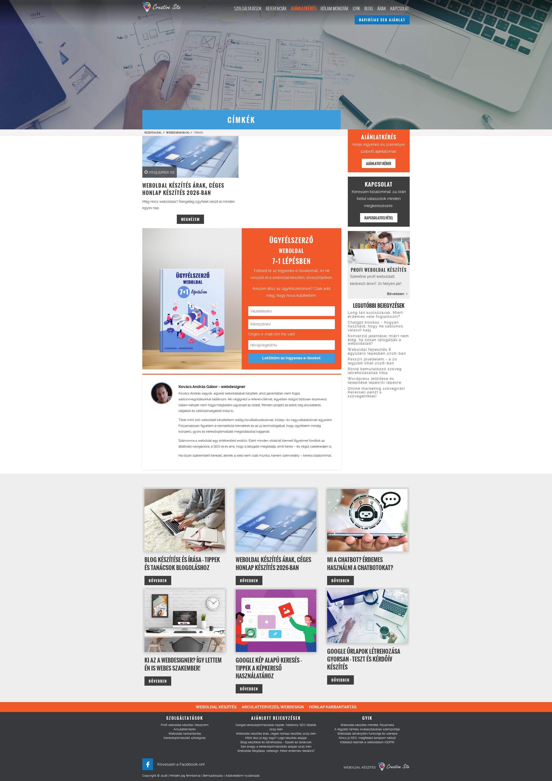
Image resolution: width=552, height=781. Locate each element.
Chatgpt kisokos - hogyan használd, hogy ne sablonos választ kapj (375, 326)
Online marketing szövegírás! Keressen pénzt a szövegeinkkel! (376, 392)
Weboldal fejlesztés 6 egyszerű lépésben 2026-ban (377, 351)
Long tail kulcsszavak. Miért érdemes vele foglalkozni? (375, 315)
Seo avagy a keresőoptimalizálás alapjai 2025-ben (276, 746)
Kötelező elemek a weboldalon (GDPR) (367, 742)
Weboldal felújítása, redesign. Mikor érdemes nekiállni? (276, 751)
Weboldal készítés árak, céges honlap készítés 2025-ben (276, 733)
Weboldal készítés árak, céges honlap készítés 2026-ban (273, 563)
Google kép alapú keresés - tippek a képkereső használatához (269, 668)
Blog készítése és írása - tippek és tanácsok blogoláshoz (182, 563)
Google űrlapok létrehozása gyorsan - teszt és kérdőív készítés (363, 659)
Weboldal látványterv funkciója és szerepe (367, 733)
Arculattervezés (185, 729)
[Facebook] (147, 764)
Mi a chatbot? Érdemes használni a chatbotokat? (360, 563)
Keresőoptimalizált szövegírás (185, 738)
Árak (381, 8)
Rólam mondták (334, 8)
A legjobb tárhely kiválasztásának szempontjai (367, 729)
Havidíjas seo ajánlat (382, 20)
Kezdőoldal (153, 132)
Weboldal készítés (216, 707)
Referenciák (276, 8)
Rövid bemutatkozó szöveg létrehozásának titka (375, 371)
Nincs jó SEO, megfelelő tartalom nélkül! (367, 738)
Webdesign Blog (177, 132)
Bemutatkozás (213, 775)
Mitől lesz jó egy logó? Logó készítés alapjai (276, 738)
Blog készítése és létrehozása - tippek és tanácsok (276, 742)
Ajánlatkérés (303, 8)
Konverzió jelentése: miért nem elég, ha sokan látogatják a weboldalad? (378, 340)
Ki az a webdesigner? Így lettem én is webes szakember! (183, 664)
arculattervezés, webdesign (273, 707)
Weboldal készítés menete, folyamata (367, 725)
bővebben (158, 580)
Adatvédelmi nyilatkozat (242, 775)
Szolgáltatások (248, 8)
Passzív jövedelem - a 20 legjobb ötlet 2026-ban (372, 361)
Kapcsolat (399, 8)
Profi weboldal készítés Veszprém (185, 725)
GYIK (356, 8)
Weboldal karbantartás (184, 733)
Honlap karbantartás (332, 707)
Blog (368, 8)
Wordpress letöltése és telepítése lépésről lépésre (374, 381)
